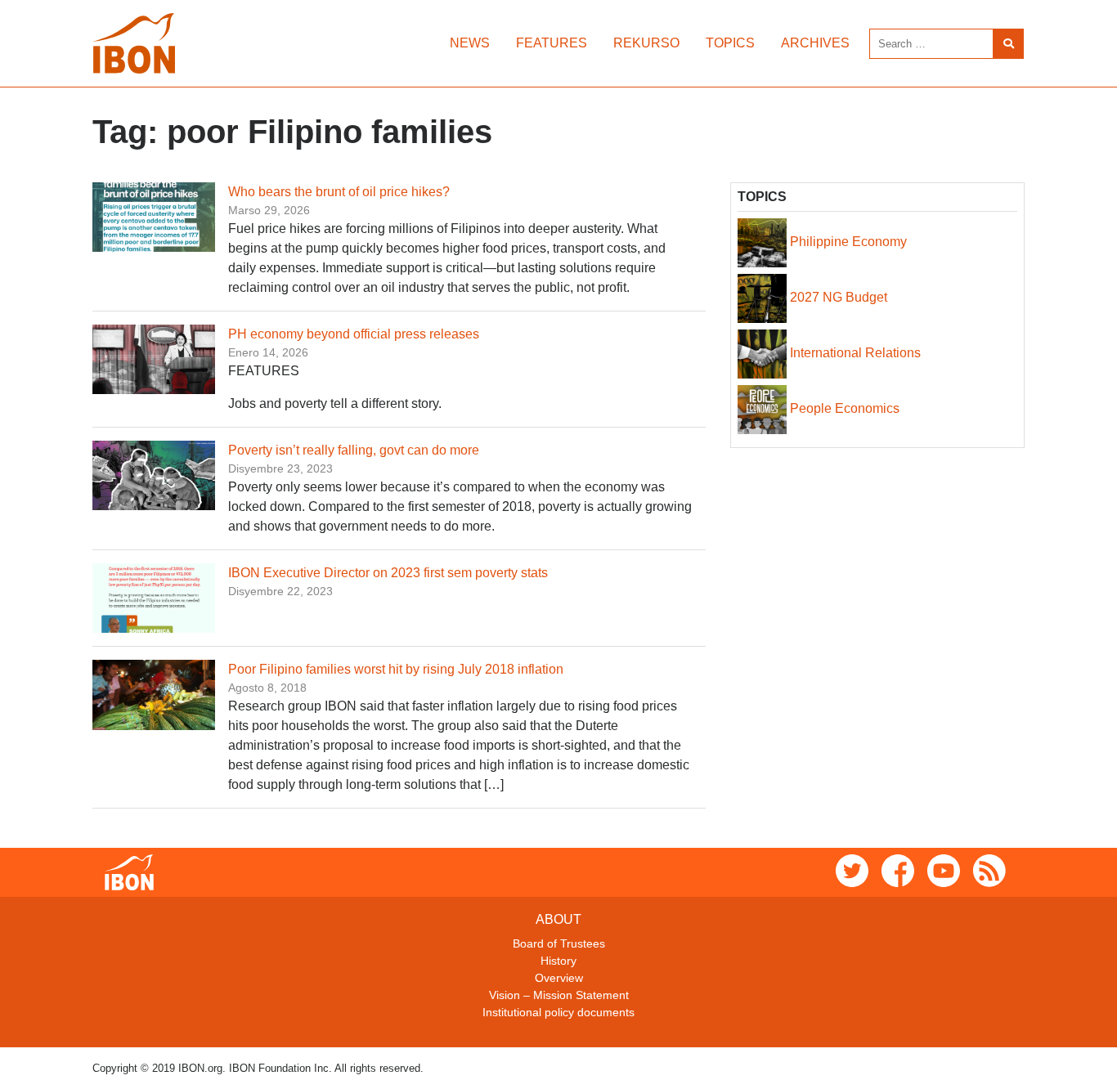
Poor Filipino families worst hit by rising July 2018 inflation (395, 669)
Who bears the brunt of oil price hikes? (339, 192)
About (558, 919)
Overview (559, 977)
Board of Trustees (559, 943)
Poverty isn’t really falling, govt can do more (353, 450)
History (558, 960)
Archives (815, 43)
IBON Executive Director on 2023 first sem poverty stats (388, 573)
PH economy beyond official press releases (353, 334)
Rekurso (646, 43)
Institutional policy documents (558, 1012)
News (470, 43)
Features (551, 43)
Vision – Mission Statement (559, 995)
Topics (730, 43)
